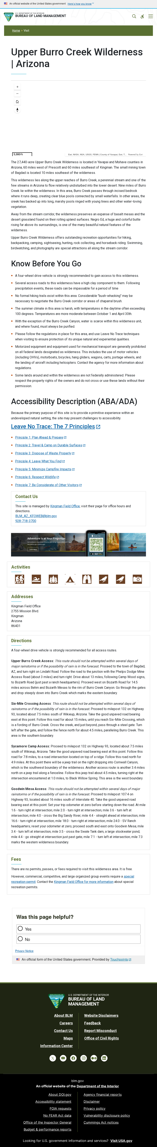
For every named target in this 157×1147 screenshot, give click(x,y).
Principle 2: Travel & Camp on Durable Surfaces (48, 445)
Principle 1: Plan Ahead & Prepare (39, 437)
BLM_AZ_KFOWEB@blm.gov (36, 516)
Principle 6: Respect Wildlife (35, 477)
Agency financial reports (103, 1094)
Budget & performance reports (47, 1129)
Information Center (56, 1046)
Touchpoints (119, 959)
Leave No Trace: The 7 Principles (53, 426)
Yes (28, 929)
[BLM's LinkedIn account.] (104, 1058)
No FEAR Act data (57, 1115)
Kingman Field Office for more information (83, 882)
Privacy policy (94, 1108)
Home (16, 30)
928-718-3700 (25, 521)
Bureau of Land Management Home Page (35, 17)
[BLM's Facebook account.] (73, 1058)
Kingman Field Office (65, 506)
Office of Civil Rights (101, 1038)
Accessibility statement (53, 1101)
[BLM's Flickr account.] (94, 1058)
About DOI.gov (59, 1094)
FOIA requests (60, 1108)
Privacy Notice (24, 951)
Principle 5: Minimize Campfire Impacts (43, 469)
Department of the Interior (98, 1086)
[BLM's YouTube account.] (63, 1058)
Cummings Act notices (101, 1122)
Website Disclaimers (101, 1015)
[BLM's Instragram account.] (83, 1058)
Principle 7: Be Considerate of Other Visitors (46, 485)
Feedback (92, 1023)
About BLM (63, 1015)
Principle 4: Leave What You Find (38, 461)
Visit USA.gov (121, 1141)
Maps (68, 1038)
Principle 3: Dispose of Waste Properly (43, 453)
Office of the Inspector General (47, 1122)
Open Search (134, 16)
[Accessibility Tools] (142, 16)
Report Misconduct (100, 1030)
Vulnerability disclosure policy (107, 1115)
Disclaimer (92, 1101)
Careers (66, 1023)
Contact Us (63, 1030)
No (27, 939)
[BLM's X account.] (52, 1058)
